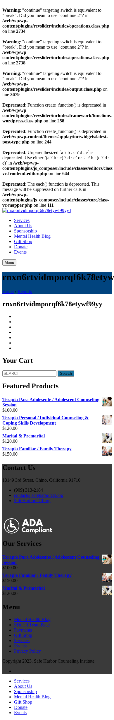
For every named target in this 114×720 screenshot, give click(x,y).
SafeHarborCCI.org (32, 500)
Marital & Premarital (23, 435)
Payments (23, 629)
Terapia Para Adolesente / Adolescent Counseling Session (50, 402)
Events (20, 251)
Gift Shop (23, 241)
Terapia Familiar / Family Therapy (37, 448)
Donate (20, 246)
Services (22, 220)
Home (8, 291)
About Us (23, 225)
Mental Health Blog (32, 236)
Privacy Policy (27, 651)
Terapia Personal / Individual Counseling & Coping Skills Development (45, 420)
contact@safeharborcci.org (38, 495)
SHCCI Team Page (32, 624)
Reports (25, 291)
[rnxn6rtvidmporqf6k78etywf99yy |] (36, 210)
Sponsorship (25, 230)
